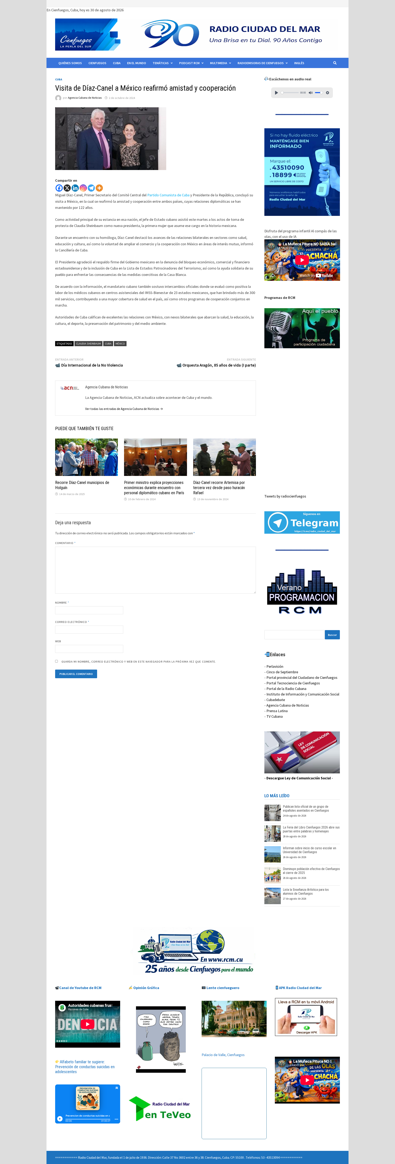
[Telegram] (91, 188)
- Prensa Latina (276, 710)
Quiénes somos (70, 63)
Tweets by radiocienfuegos (285, 496)
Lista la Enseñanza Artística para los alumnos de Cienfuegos (306, 892)
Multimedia (218, 63)
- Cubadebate (274, 699)
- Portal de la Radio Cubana (285, 688)
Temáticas (161, 63)
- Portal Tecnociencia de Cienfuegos (292, 683)
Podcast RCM (189, 63)
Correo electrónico (72, 622)
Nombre (62, 602)
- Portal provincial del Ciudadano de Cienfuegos (300, 677)
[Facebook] (59, 188)
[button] (302, 328)
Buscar (332, 635)
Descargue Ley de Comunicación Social (298, 778)
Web (58, 641)
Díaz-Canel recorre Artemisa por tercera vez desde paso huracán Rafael (219, 487)
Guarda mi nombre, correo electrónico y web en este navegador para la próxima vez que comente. (139, 661)
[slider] (290, 93)
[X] (67, 188)
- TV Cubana (273, 716)
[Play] (276, 92)
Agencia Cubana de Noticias (85, 98)
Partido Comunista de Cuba (168, 195)
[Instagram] (83, 188)
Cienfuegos (97, 63)
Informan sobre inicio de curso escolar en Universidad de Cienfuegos (309, 850)
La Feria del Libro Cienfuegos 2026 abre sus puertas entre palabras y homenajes (311, 829)
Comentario (65, 543)
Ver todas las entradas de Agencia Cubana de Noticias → (124, 409)
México (120, 343)
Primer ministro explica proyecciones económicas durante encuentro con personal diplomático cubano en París (154, 487)
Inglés (299, 63)
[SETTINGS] (327, 92)
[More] (99, 188)
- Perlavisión (273, 666)
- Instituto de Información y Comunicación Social (301, 694)
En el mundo (136, 63)
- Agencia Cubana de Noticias (286, 705)
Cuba (117, 63)
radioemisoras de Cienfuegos (261, 63)
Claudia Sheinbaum (88, 343)
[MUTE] (310, 92)
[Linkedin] (75, 188)
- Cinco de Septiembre (281, 672)
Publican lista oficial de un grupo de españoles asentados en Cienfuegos (306, 808)
